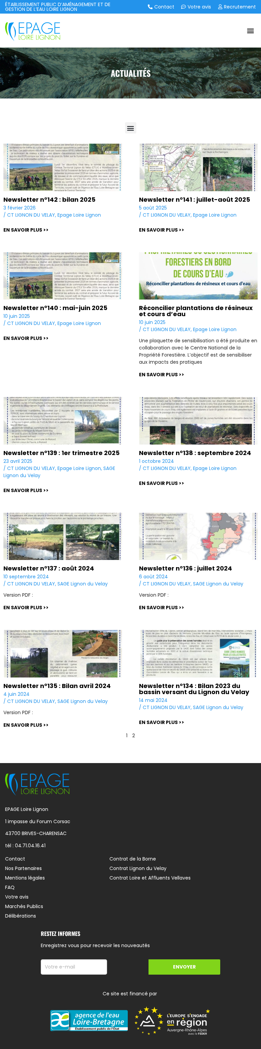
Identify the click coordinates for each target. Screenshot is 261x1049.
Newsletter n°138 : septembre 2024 (195, 453)
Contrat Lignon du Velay (138, 868)
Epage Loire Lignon (79, 215)
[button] (250, 30)
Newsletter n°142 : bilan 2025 (49, 199)
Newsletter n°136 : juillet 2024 (185, 568)
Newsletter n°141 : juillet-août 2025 (194, 199)
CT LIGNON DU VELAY (31, 215)
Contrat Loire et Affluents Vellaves (150, 877)
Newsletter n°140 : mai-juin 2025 (55, 308)
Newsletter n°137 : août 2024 (48, 568)
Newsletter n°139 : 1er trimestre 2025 (61, 453)
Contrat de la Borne (132, 858)
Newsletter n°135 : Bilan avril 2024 (57, 686)
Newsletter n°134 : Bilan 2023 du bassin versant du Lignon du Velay (194, 689)
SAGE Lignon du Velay (82, 583)
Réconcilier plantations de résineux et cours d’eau (196, 311)
